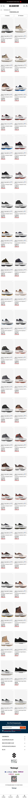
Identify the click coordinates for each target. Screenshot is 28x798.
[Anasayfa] (2, 10)
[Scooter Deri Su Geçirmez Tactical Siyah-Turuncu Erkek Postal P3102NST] (7, 612)
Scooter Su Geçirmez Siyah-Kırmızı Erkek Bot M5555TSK (21, 155)
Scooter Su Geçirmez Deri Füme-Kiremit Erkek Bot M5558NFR (21, 447)
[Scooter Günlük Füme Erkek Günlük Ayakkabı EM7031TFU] (7, 699)
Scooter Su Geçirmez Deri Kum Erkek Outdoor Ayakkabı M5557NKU (21, 564)
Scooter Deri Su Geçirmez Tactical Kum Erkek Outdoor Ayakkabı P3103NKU (21, 301)
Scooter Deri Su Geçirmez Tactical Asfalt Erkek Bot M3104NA (21, 272)
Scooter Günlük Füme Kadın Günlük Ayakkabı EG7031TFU (7, 681)
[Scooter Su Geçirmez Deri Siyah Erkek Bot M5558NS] (20, 203)
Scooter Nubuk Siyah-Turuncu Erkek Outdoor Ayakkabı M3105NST (7, 242)
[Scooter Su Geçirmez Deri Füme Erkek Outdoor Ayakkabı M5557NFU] (7, 524)
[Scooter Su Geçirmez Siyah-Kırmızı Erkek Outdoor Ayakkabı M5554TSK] (7, 115)
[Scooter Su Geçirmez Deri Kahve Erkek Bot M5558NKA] (7, 465)
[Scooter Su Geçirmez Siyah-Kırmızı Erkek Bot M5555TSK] (20, 144)
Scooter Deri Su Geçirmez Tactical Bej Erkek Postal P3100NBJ (7, 651)
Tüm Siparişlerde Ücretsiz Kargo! (13, 1)
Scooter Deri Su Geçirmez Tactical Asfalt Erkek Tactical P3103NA (21, 330)
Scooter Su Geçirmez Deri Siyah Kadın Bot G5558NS (7, 418)
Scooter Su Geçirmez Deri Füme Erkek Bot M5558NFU (7, 389)
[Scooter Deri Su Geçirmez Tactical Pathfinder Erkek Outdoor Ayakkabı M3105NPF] (20, 582)
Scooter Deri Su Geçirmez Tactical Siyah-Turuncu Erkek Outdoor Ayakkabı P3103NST (7, 301)
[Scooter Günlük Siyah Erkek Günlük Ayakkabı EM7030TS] (20, 699)
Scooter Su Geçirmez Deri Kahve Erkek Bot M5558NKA (7, 476)
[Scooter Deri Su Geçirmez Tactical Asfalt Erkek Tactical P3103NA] (20, 319)
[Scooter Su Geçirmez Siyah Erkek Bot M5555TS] (7, 173)
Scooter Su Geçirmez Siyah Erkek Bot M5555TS (7, 184)
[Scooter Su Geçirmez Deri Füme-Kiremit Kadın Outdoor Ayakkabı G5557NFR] (7, 495)
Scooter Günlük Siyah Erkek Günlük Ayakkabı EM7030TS (21, 710)
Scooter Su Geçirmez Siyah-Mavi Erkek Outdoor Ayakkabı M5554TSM (21, 96)
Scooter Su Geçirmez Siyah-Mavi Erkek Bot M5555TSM (7, 155)
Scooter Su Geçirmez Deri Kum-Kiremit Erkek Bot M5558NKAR (21, 359)
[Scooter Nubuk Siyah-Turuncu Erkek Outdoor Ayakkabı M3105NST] (7, 232)
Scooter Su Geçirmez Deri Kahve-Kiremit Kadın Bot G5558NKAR (21, 389)
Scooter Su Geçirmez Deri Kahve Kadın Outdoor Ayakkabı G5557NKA (21, 476)
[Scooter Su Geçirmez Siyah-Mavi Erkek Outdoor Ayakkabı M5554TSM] (20, 86)
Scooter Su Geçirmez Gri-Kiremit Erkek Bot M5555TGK (21, 184)
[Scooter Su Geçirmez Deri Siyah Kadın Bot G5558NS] (7, 407)
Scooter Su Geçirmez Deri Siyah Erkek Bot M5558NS (21, 213)
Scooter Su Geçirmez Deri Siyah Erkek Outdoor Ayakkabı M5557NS (7, 593)
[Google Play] (14, 760)
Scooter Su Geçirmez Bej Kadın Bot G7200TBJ (21, 38)
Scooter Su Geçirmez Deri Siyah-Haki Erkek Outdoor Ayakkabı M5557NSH (21, 535)
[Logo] (14, 768)
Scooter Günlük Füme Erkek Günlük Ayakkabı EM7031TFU (7, 710)
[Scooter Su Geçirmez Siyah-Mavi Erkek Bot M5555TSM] (7, 144)
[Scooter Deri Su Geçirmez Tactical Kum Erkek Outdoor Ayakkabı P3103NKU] (20, 290)
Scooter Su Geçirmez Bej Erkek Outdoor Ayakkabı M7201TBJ (21, 67)
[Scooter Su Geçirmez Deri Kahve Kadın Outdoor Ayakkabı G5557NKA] (20, 465)
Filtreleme (21, 15)
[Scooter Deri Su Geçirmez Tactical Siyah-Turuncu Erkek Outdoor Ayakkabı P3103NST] (7, 290)
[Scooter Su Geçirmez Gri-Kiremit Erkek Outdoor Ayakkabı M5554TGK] (20, 115)
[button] (2, 212)
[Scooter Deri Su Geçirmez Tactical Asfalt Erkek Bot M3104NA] (20, 261)
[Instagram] (14, 762)
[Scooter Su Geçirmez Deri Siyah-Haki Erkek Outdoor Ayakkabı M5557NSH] (20, 524)
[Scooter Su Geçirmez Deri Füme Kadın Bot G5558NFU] (7, 436)
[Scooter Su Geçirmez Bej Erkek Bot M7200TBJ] (7, 57)
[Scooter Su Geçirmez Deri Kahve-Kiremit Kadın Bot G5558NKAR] (20, 378)
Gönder (22, 727)
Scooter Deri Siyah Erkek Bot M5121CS (7, 38)
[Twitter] (13, 762)
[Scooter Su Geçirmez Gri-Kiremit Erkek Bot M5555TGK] (20, 173)
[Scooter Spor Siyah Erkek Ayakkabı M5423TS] (20, 641)
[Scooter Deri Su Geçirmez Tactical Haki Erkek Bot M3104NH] (7, 261)
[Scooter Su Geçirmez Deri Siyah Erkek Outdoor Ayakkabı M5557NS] (7, 582)
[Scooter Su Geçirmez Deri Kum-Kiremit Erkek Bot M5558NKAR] (20, 349)
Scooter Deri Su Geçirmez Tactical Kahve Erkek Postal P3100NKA (21, 622)
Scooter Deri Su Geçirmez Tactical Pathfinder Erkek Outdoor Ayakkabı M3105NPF (21, 593)
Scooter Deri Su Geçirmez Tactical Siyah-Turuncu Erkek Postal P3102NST (7, 622)
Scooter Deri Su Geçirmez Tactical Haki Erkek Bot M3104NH (7, 272)
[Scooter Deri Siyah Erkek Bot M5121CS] (7, 27)
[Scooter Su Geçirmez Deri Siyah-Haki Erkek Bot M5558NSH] (7, 349)
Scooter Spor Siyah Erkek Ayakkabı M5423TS (21, 651)
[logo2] (14, 755)
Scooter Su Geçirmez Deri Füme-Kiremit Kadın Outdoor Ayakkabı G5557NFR (7, 505)
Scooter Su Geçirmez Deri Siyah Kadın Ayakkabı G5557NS (7, 213)
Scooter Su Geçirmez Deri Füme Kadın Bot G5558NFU (7, 447)
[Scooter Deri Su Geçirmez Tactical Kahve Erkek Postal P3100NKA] (20, 612)
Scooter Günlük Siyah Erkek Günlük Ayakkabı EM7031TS (21, 681)
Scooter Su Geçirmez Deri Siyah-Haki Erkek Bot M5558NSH (7, 359)
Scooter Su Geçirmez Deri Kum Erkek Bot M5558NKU (7, 96)
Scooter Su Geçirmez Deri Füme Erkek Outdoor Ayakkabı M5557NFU (7, 535)
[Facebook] (11, 762)
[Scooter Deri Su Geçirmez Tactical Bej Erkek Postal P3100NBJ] (7, 641)
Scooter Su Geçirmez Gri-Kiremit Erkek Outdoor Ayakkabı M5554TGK (21, 126)
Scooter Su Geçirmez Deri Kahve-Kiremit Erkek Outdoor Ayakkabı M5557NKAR (7, 564)
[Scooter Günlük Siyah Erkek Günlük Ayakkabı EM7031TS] (20, 670)
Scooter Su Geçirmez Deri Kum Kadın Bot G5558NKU (21, 418)
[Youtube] (16, 762)
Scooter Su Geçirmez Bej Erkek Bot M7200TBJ (7, 67)
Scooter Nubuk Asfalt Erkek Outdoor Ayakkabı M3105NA (21, 242)
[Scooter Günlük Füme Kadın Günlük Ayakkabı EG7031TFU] (7, 670)
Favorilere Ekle (12, 18)
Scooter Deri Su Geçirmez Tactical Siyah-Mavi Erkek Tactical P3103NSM (7, 330)
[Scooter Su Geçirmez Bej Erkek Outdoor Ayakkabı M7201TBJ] (20, 57)
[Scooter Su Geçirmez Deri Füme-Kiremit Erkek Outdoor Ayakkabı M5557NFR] (20, 495)
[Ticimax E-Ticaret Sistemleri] (14, 788)
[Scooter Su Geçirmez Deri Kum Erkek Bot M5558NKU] (7, 86)
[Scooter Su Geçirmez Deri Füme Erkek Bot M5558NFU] (7, 378)
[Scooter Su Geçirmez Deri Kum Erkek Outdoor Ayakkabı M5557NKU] (20, 553)
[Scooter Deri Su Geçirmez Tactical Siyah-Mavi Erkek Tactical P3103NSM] (7, 319)
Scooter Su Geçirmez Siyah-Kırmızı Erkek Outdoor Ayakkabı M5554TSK (7, 126)
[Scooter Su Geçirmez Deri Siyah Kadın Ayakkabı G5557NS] (7, 203)
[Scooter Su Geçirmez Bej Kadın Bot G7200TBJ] (20, 27)
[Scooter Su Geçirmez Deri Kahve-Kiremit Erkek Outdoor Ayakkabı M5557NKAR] (7, 553)
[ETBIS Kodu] (14, 779)
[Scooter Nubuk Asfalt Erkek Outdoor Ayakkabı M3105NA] (20, 232)
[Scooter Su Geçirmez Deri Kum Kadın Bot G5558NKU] (20, 407)
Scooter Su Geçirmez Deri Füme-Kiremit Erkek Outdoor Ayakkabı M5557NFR (21, 505)
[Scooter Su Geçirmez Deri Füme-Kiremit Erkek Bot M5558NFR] (20, 436)
